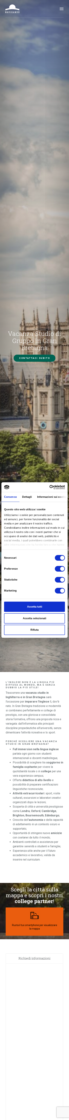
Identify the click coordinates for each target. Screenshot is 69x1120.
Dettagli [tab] (27, 496)
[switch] (60, 569)
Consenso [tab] (10, 496)
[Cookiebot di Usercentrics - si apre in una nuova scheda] (49, 487)
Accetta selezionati (34, 618)
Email (13, 1019)
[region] (50, 921)
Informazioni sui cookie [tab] (51, 496)
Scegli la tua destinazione (29, 875)
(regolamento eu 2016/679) (35, 1111)
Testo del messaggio (24, 1071)
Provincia (16, 1054)
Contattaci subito (34, 358)
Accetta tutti (34, 606)
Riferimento (18, 1036)
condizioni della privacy (36, 1111)
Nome (13, 968)
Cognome (15, 985)
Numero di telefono (23, 1002)
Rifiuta (34, 629)
